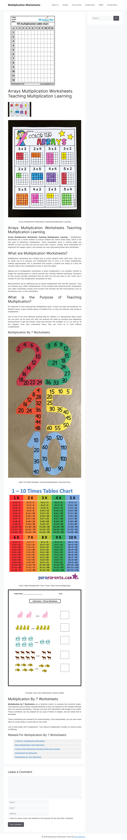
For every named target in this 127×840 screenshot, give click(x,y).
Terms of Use (76, 5)
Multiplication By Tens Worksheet (28, 757)
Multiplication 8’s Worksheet (26, 753)
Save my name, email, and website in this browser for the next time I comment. (41, 818)
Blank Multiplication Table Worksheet (29, 745)
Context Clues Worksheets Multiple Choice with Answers (37, 749)
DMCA (101, 5)
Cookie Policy (90, 5)
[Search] (116, 18)
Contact (65, 5)
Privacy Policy (112, 5)
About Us (55, 5)
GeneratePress (79, 837)
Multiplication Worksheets (24, 4)
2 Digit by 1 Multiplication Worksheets (30, 741)
